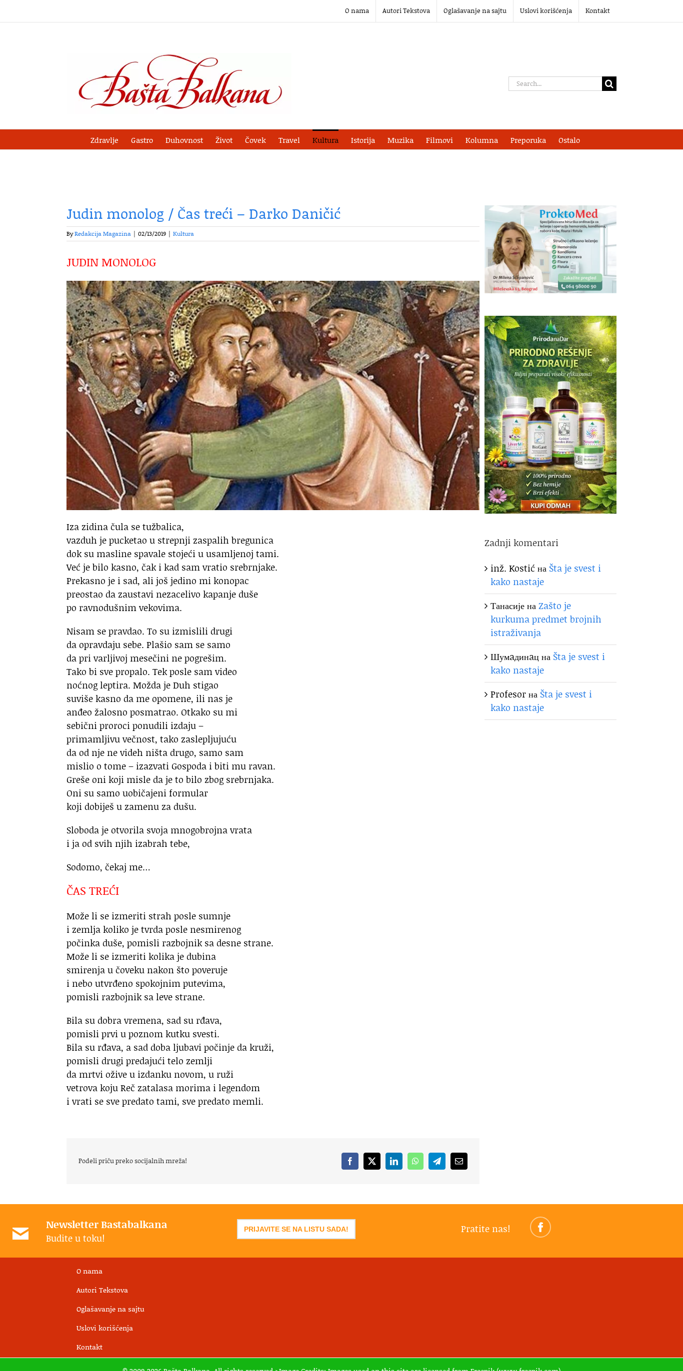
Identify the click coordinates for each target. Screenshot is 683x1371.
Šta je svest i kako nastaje (541, 700)
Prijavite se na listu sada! (296, 1229)
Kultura (183, 233)
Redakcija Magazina (102, 233)
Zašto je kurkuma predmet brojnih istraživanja (546, 619)
